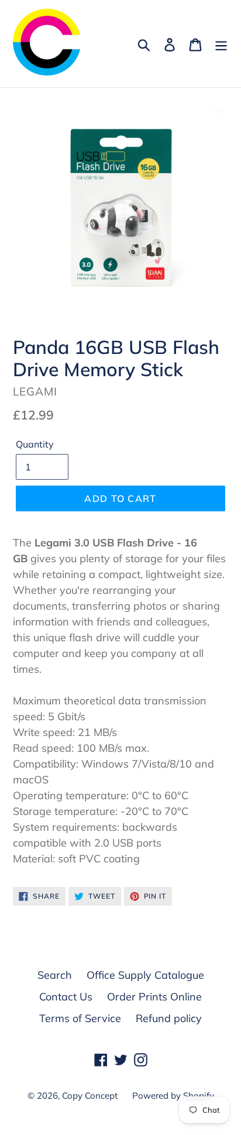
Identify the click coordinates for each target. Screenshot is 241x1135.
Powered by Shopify (173, 1095)
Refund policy (169, 1018)
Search (54, 975)
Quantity (35, 444)
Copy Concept (90, 1095)
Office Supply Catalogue (145, 975)
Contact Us (65, 996)
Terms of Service (80, 1018)
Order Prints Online (154, 996)
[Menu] (221, 43)
